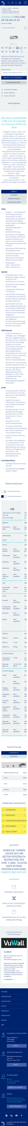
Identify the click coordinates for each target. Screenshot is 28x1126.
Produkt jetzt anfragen (13, 77)
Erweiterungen (14, 199)
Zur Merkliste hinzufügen (10, 89)
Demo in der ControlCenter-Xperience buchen (14, 904)
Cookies (4, 1020)
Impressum (5, 1011)
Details (14, 191)
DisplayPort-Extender (6, 9)
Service (3, 1006)
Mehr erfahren (16, 1106)
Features (14, 195)
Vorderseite (14, 753)
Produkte (9, 8)
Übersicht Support (15, 1087)
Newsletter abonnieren (14, 892)
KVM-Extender (16, 8)
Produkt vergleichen (9, 92)
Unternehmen (6, 1001)
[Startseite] (3, 3)
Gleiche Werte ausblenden (14, 496)
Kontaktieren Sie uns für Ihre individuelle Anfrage (14, 918)
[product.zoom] (25, 28)
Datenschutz (5, 1015)
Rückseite (14, 756)
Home (4, 8)
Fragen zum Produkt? (9, 96)
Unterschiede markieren (13, 491)
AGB (2, 1025)
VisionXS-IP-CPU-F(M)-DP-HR (12, 514)
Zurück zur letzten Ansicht (9, 27)
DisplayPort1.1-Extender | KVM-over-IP (10, 11)
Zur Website (8, 979)
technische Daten (14, 202)
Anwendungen (6, 996)
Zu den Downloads (13, 82)
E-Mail (15, 1046)
